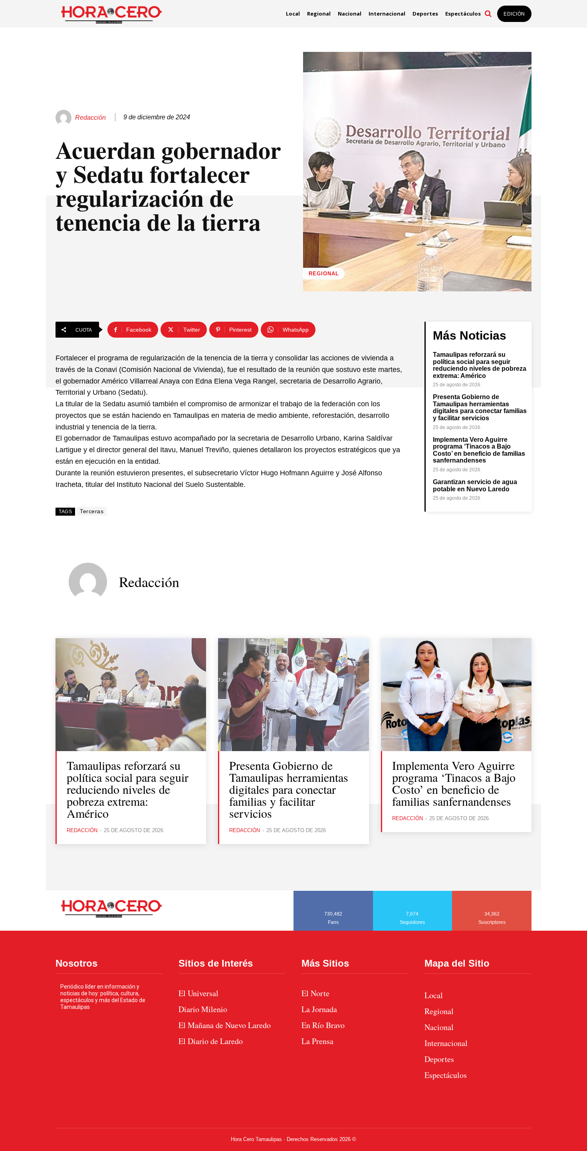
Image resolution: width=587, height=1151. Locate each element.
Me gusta (333, 893)
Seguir (413, 893)
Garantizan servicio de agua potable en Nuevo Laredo (475, 485)
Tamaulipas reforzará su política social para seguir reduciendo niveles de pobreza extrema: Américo (479, 365)
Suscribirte (492, 893)
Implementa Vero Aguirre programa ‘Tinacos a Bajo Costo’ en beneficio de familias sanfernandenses (479, 450)
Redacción (90, 117)
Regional (324, 274)
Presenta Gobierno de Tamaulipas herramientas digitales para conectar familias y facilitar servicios (480, 407)
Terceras (91, 511)
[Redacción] (65, 118)
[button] (488, 13)
